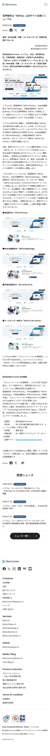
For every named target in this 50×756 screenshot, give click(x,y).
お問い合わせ (8, 609)
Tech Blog (7, 662)
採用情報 (6, 598)
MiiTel (5, 620)
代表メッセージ (9, 594)
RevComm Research (12, 601)
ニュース (6, 605)
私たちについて (9, 590)
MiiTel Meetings (9, 628)
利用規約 (6, 699)
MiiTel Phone (8, 624)
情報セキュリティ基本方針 (13, 684)
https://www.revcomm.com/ (29, 439)
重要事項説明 (8, 702)
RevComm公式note (11, 658)
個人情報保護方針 (10, 680)
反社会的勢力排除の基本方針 (14, 687)
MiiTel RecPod (9, 632)
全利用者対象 (15, 676)
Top (6, 676)
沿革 (4, 586)
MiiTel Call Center (10, 635)
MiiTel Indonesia (10, 647)
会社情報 (6, 582)
